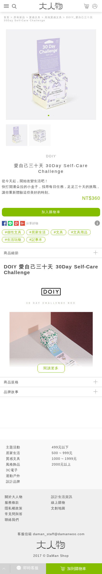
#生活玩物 (13, 239)
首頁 (6, 17)
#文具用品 (79, 232)
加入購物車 (51, 212)
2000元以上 (61, 464)
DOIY (51, 156)
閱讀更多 (51, 368)
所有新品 (19, 17)
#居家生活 (37, 232)
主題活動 (13, 447)
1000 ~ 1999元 (64, 459)
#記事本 (35, 239)
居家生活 (13, 453)
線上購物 (58, 502)
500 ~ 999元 (62, 453)
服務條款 (12, 502)
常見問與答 (14, 514)
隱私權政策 (14, 508)
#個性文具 (13, 232)
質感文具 (35, 17)
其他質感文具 (53, 17)
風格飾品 (13, 464)
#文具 (58, 232)
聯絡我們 (12, 520)
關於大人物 (14, 497)
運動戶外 (13, 476)
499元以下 (60, 447)
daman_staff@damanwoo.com (59, 534)
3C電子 (12, 470)
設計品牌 (13, 481)
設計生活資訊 (61, 497)
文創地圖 (58, 508)
